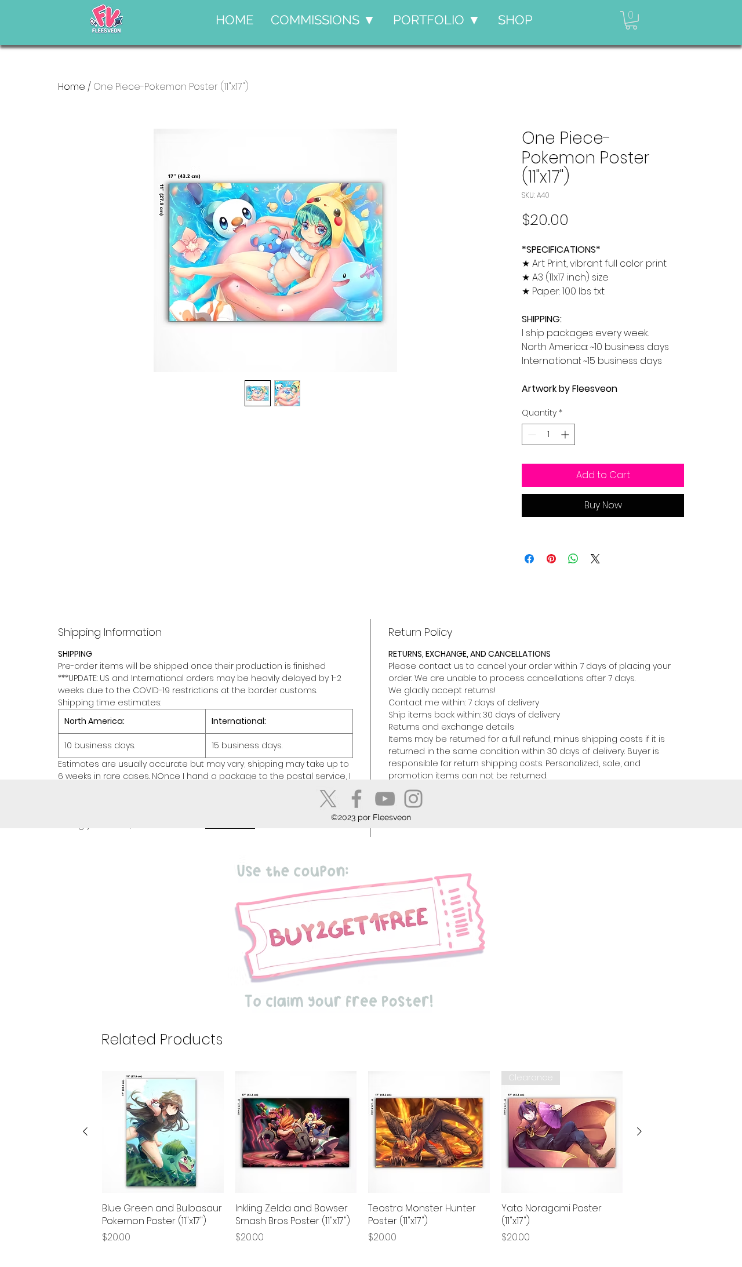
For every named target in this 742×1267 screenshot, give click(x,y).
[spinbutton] (548, 434)
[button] (323, 20)
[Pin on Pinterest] (551, 559)
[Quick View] (163, 1132)
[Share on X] (595, 559)
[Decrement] (530, 434)
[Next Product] (639, 1131)
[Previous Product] (85, 1131)
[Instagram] (413, 799)
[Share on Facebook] (529, 559)
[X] (328, 799)
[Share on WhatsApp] (573, 559)
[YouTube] (385, 799)
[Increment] (566, 434)
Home (71, 86)
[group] (362, 1164)
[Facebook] (356, 799)
